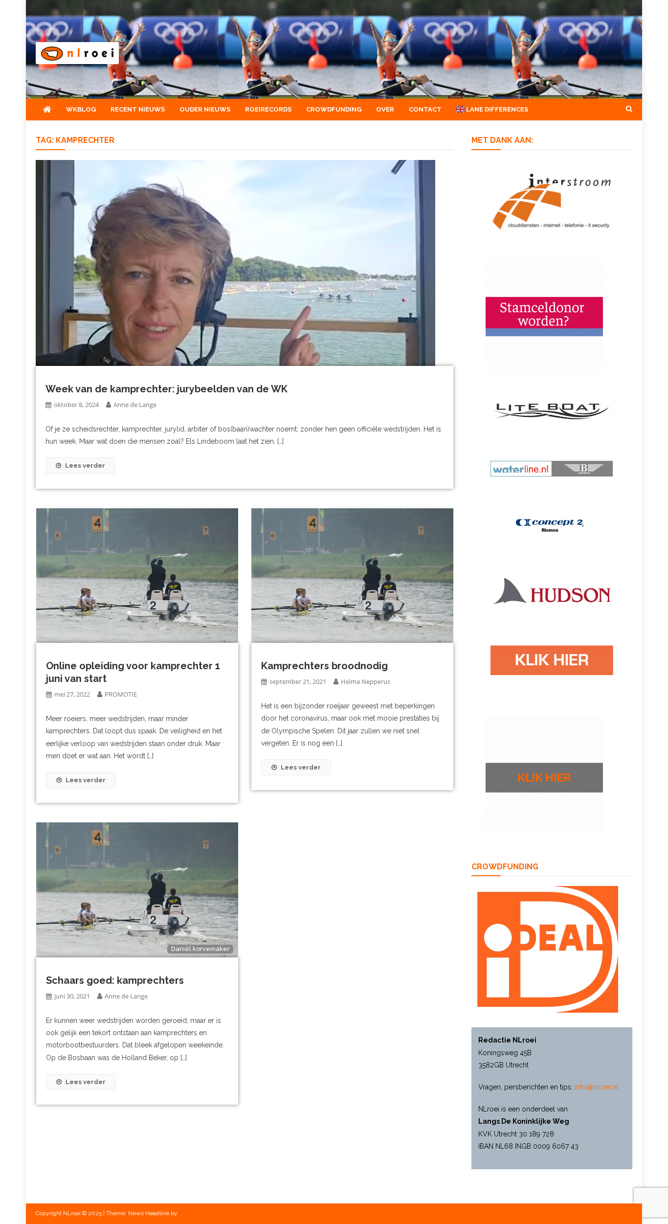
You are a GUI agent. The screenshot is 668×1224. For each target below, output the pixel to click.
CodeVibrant (195, 1213)
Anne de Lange (134, 404)
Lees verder (85, 465)
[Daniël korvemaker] (137, 889)
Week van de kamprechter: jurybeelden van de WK (166, 389)
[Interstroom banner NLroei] (552, 200)
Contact (425, 109)
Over (385, 109)
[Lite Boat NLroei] (551, 410)
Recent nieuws (138, 109)
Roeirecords (268, 109)
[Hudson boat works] (551, 589)
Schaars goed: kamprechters (115, 980)
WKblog (81, 109)
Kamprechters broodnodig (324, 666)
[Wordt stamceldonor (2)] (544, 315)
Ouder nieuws (204, 109)
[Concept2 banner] (551, 525)
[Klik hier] (544, 774)
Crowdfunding (333, 109)
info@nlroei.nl (596, 1087)
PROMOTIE (121, 694)
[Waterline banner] (551, 468)
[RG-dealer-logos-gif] (551, 660)
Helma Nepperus (365, 681)
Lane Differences (496, 109)
